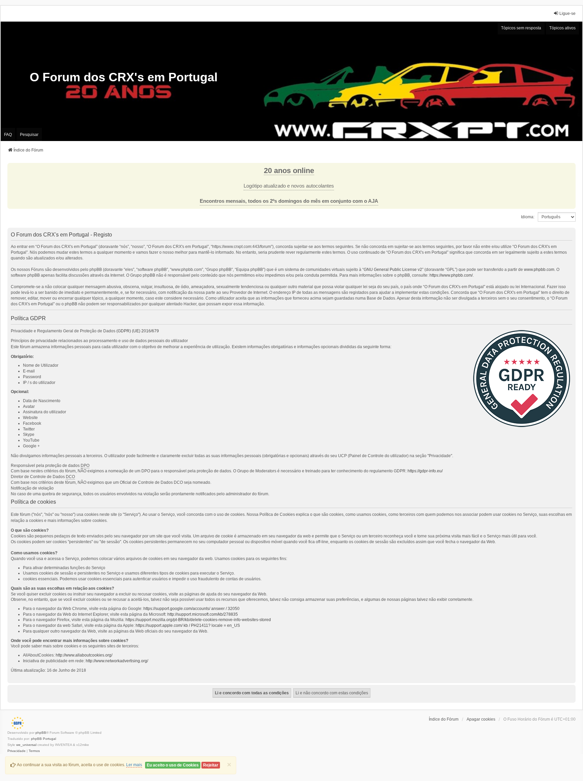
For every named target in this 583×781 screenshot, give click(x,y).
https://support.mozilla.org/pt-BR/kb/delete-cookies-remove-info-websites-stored (198, 619)
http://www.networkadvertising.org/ (117, 661)
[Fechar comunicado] (570, 168)
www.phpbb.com (539, 269)
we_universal (26, 745)
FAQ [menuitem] (8, 134)
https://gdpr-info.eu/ (425, 471)
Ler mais (134, 764)
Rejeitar (210, 765)
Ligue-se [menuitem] (567, 13)
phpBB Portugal (43, 739)
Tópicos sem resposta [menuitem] (521, 28)
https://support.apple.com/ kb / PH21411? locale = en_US (188, 625)
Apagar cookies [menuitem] (481, 719)
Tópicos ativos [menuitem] (562, 28)
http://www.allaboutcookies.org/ (84, 655)
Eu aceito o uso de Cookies (173, 765)
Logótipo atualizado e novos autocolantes (289, 186)
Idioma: (527, 217)
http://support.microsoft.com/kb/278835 (202, 614)
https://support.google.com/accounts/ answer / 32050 (191, 608)
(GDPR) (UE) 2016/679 (137, 331)
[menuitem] (16, 751)
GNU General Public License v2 (393, 269)
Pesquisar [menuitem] (29, 134)
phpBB (40, 732)
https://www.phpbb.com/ (451, 275)
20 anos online (289, 170)
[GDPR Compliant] (15, 723)
